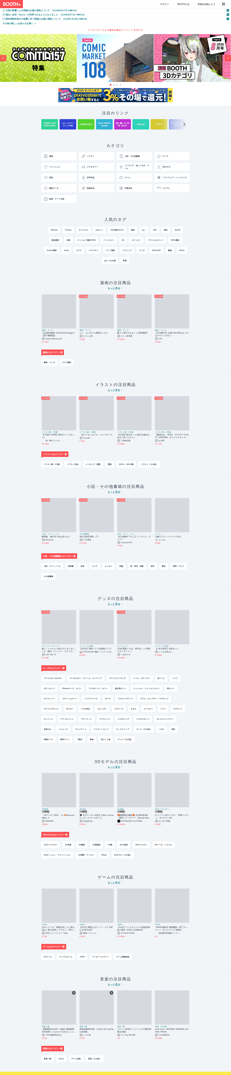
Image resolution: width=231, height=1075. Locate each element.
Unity (66, 250)
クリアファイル (91, 698)
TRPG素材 (174, 240)
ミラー (163, 709)
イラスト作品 (72, 464)
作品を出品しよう (191, 4)
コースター (148, 709)
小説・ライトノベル (50, 534)
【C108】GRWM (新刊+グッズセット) (58, 436)
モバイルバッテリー (165, 719)
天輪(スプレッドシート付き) (168, 536)
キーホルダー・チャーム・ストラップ (86, 678)
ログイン (149, 4)
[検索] (92, 4)
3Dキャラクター (162, 809)
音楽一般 (45, 1026)
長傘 (92, 739)
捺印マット (65, 739)
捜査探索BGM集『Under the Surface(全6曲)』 (97, 1030)
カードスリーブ (122, 729)
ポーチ (108, 698)
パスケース (119, 709)
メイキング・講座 (93, 464)
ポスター (70, 709)
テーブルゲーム (65, 957)
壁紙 (110, 464)
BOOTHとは (168, 4)
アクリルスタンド (155, 240)
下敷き (80, 739)
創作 (166, 230)
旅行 (153, 566)
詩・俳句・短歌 (137, 566)
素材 (133, 230)
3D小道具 (124, 844)
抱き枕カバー (120, 688)
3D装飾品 (96, 844)
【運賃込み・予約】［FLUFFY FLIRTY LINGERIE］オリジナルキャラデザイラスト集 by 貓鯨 (171, 436)
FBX (155, 230)
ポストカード (49, 688)
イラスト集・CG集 (50, 432)
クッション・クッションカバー (146, 688)
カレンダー (102, 709)
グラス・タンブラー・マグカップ (154, 698)
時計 (173, 729)
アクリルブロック (51, 709)
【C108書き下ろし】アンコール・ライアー (134, 537)
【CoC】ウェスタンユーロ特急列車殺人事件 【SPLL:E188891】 (133, 928)
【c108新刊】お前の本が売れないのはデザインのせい (171, 334)
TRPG (44, 925)
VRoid (104, 855)
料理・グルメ (178, 566)
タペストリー (123, 646)
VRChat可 (156, 250)
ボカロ (61, 1058)
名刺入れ (47, 729)
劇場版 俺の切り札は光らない (56, 536)
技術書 (71, 566)
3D (123, 240)
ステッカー (136, 240)
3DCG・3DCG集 (126, 464)
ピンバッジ (48, 719)
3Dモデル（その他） (123, 855)
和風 (125, 260)
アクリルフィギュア (50, 646)
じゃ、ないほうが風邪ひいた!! (93, 332)
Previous (3, 58)
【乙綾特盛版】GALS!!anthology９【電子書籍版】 (58, 334)
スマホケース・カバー (98, 688)
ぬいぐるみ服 (110, 260)
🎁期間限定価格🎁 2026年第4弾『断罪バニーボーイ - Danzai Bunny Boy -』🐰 (134, 816)
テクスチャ (93, 250)
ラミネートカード (101, 729)
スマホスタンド (143, 719)
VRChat (54, 230)
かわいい (99, 230)
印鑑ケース (48, 739)
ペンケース (63, 729)
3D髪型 (45, 809)
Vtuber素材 (52, 250)
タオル (133, 709)
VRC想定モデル (117, 230)
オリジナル (83, 230)
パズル (161, 729)
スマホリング (123, 719)
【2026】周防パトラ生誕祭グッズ (95, 648)
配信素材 (55, 240)
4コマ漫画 (66, 362)
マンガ (142, 250)
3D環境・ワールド (86, 855)
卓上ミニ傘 (105, 739)
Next (228, 58)
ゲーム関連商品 (122, 957)
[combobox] (60, 4)
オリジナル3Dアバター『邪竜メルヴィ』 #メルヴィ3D (171, 816)
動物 (170, 250)
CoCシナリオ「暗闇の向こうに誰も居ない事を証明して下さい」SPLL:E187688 (58, 928)
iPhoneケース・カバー (72, 688)
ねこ (144, 230)
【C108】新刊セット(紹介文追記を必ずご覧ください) (133, 436)
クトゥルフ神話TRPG (86, 240)
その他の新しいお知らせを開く (18, 23)
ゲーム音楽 (76, 1058)
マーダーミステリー (100, 957)
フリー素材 (110, 250)
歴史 (164, 566)
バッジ (175, 678)
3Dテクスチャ (141, 844)
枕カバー (171, 688)
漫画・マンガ (47, 330)
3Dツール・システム (163, 844)
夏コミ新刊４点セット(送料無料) (133, 332)
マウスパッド (105, 719)
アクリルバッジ (67, 719)
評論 (121, 566)
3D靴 (110, 844)
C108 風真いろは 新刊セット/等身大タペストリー (133, 649)
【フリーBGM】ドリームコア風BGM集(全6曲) (134, 1030)
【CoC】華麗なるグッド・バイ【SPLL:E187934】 (96, 928)
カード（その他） (143, 729)
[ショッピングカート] (208, 4)
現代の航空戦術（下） (90, 536)
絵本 (83, 566)
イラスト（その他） (149, 464)
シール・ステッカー (141, 678)
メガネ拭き (85, 709)
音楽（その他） (161, 1026)
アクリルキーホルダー (53, 678)
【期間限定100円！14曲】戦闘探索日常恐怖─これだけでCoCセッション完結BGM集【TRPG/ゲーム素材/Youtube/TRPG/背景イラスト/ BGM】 (59, 1030)
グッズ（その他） (87, 646)
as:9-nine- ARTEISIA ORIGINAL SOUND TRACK (171, 1030)
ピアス (79, 250)
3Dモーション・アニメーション (57, 855)
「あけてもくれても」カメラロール (96, 434)
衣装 (68, 240)
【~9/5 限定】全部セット (167, 648)
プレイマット (80, 729)
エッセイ (108, 566)
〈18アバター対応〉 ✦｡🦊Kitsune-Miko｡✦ (58, 816)
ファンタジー (108, 240)
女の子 (178, 230)
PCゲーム (48, 957)
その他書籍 (84, 534)
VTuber (68, 230)
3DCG (181, 250)
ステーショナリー (69, 698)
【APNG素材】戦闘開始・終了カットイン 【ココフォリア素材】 (171, 928)
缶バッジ (161, 678)
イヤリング (127, 250)
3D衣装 (83, 809)
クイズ (158, 534)
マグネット (178, 709)
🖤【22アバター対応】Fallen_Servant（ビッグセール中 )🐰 (96, 816)
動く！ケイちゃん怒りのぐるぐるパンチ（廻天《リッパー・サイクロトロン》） (58, 650)
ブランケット (86, 719)
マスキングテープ (125, 698)
